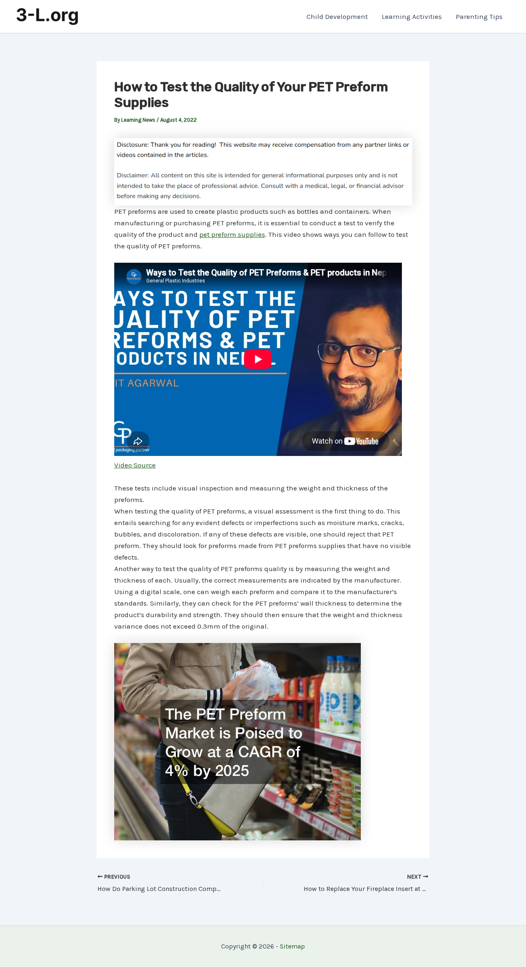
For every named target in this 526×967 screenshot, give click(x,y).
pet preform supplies (232, 234)
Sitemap (292, 946)
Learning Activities (412, 16)
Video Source (135, 465)
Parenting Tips (479, 16)
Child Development (337, 16)
